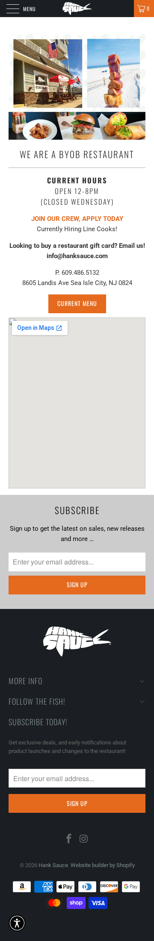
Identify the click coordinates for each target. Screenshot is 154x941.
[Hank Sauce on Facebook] (69, 839)
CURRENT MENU (77, 303)
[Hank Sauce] (77, 8)
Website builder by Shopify (103, 865)
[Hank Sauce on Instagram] (84, 839)
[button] (17, 923)
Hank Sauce (53, 865)
